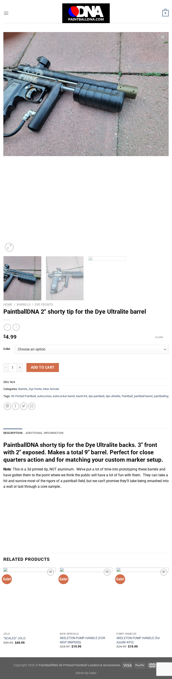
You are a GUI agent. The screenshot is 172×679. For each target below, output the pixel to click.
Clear (159, 337)
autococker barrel (64, 396)
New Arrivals (51, 389)
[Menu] (6, 13)
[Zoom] (9, 247)
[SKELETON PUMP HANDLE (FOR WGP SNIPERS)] (86, 599)
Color (6, 348)
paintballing (161, 396)
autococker (44, 396)
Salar (93, 673)
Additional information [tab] (45, 433)
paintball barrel (143, 396)
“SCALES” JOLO (14, 638)
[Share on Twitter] (23, 406)
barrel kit (81, 396)
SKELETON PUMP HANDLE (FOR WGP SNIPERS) (82, 640)
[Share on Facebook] (15, 406)
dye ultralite (113, 396)
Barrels (23, 304)
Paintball (127, 396)
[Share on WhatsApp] (7, 406)
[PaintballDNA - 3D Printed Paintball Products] (86, 13)
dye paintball (96, 396)
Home (7, 304)
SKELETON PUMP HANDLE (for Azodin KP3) (138, 640)
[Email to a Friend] (31, 406)
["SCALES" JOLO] (29, 599)
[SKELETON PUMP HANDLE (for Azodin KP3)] (142, 599)
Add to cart (43, 368)
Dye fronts (44, 304)
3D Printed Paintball (23, 396)
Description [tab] (12, 433)
